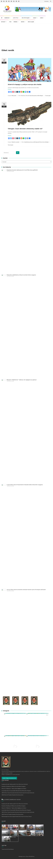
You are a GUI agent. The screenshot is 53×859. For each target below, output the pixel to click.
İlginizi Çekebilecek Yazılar (12, 799)
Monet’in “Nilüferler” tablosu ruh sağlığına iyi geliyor (22, 379)
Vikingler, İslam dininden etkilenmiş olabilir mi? (25, 129)
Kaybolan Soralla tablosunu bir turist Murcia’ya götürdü (22, 170)
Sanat (34, 17)
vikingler (41, 95)
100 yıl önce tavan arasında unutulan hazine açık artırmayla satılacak (26, 589)
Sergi (41, 17)
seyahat (17, 142)
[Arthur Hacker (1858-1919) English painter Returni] (15, 724)
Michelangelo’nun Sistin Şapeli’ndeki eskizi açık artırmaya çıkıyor (17, 816)
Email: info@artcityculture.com (9, 778)
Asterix (22, 95)
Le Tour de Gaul (28, 95)
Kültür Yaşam (25, 17)
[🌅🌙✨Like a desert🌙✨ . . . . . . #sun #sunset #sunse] (37, 724)
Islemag (20, 856)
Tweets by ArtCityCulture (8, 849)
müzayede (34, 95)
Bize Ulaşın (31, 21)
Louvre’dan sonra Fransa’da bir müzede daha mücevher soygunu (25, 484)
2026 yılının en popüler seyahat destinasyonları (12, 794)
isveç (31, 142)
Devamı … (10, 89)
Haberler (6, 17)
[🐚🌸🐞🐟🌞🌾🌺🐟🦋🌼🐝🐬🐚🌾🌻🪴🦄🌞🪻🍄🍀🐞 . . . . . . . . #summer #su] (15, 746)
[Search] (17, 152)
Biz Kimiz (47, 1)
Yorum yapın (48, 95)
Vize (10, 21)
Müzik (22, 21)
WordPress (31, 856)
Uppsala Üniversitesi (40, 142)
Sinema (15, 21)
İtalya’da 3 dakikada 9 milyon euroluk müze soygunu (21, 274)
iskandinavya (27, 142)
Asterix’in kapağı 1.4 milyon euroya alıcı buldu (24, 84)
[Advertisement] (26, 34)
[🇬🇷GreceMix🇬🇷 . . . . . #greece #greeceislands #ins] (37, 746)
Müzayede (14, 95)
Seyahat (3, 21)
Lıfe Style (15, 17)
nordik (37, 95)
